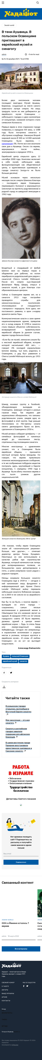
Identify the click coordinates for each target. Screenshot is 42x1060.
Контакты (6, 1001)
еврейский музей (10, 661)
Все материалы (21, 949)
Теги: (4, 652)
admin (4, 54)
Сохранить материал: (10, 682)
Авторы (5, 990)
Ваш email (7, 854)
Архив (4, 997)
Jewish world (9, 25)
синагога (23, 661)
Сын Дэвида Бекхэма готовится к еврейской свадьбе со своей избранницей (14, 926)
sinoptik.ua (17, 1031)
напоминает (7, 144)
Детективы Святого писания (21, 799)
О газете (5, 986)
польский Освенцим (20, 656)
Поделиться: (7, 668)
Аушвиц (6, 656)
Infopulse (15, 1045)
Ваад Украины (8, 993)
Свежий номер (8, 982)
